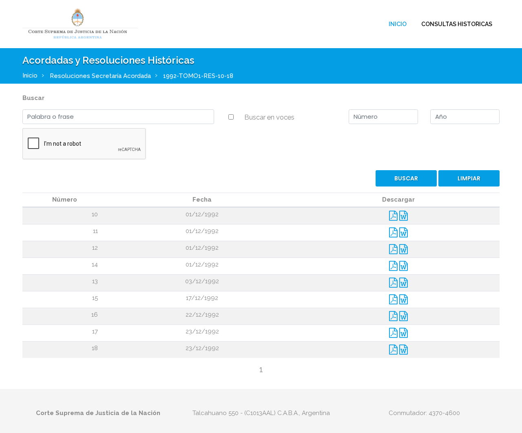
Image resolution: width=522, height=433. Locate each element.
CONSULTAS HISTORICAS (456, 24)
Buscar (33, 98)
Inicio (398, 24)
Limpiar (469, 178)
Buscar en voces (269, 117)
